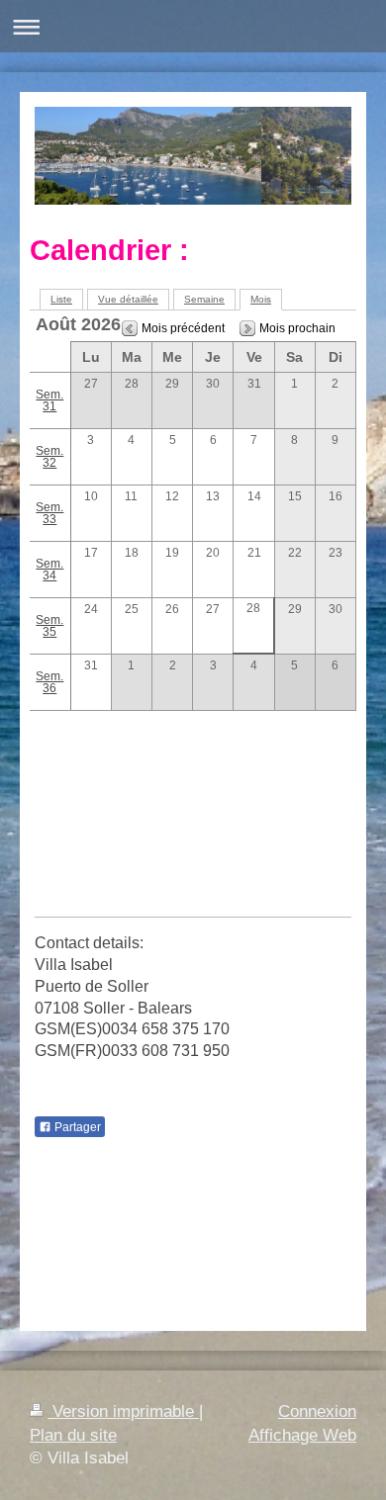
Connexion (317, 1411)
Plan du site (73, 1435)
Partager (76, 1127)
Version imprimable (123, 1411)
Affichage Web (302, 1435)
